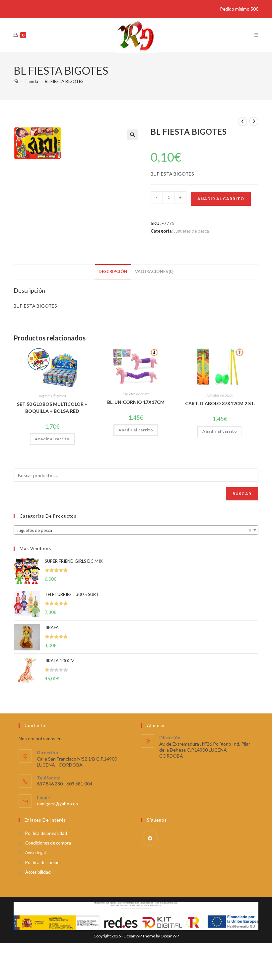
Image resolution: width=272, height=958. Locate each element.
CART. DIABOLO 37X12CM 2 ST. (220, 403)
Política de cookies (43, 862)
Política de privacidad (46, 833)
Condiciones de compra (48, 843)
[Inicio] (16, 81)
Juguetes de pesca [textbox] (134, 530)
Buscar (242, 493)
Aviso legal (35, 852)
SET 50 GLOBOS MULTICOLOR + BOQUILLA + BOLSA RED (52, 407)
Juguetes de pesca (191, 231)
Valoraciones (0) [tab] (154, 271)
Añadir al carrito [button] (52, 438)
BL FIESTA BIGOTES (64, 81)
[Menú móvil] (256, 35)
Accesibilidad (38, 872)
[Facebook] (150, 838)
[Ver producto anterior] (242, 121)
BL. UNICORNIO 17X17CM (136, 402)
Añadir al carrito (220, 198)
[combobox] (136, 530)
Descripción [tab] (113, 271)
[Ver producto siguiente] (253, 121)
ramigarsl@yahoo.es (57, 803)
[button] (132, 134)
